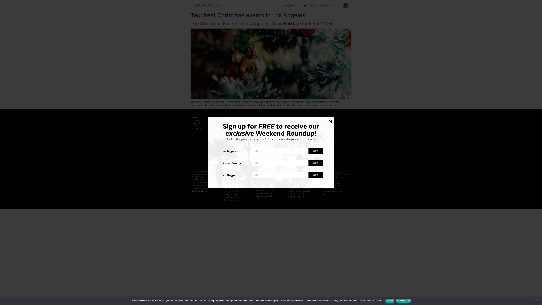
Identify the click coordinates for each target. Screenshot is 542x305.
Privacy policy (403, 300)
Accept (390, 300)
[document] (271, 152)
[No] (537, 300)
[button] (330, 121)
